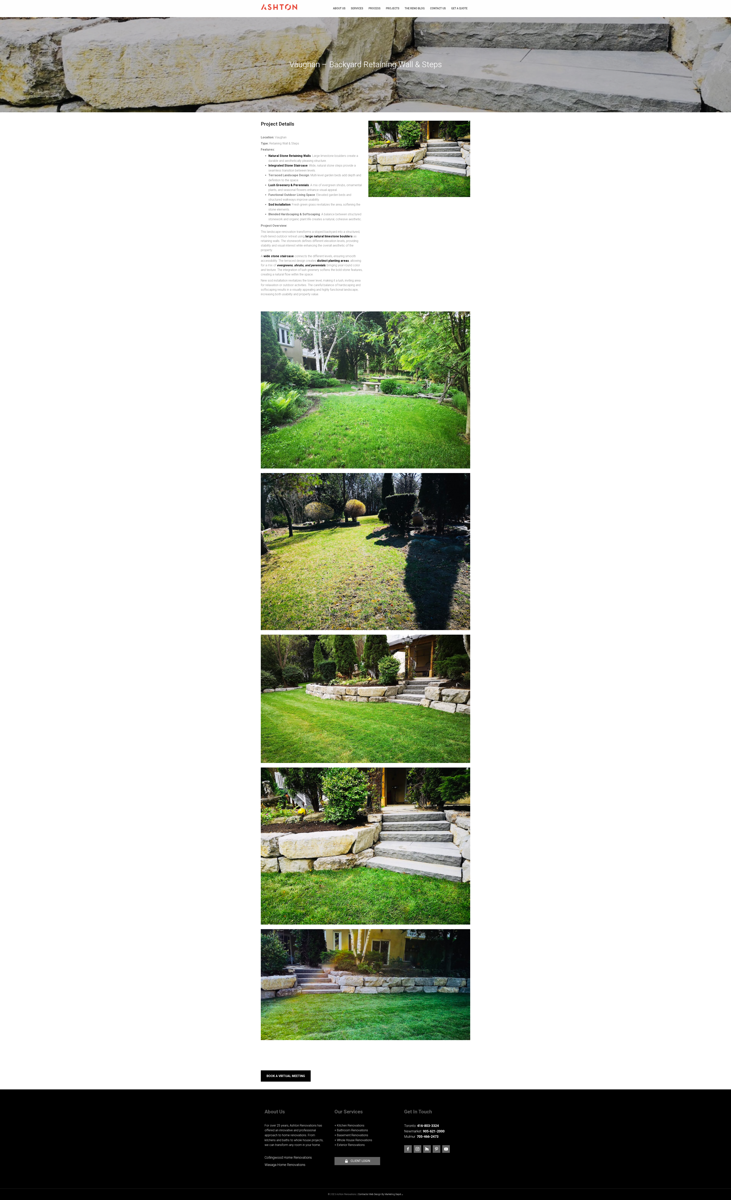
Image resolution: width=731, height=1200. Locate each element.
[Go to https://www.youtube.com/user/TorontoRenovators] (446, 1149)
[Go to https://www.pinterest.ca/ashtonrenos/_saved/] (436, 1149)
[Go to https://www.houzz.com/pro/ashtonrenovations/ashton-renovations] (427, 1149)
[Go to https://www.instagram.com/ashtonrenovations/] (417, 1149)
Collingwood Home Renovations (288, 1157)
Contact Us (438, 8)
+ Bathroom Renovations (351, 1130)
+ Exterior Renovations (349, 1145)
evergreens (285, 265)
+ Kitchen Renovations (349, 1125)
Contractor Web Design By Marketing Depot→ (380, 1194)
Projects (392, 8)
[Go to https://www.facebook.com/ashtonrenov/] (408, 1149)
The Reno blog (415, 8)
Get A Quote (459, 8)
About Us (339, 8)
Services (357, 8)
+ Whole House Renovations (353, 1140)
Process (375, 8)
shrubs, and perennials (309, 265)
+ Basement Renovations (351, 1135)
